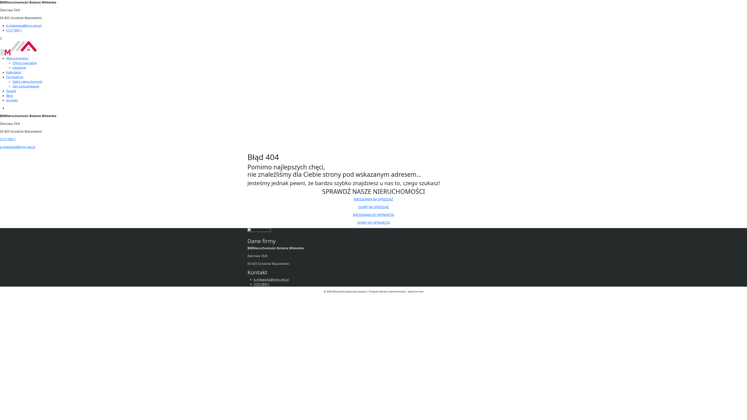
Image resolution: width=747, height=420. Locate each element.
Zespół (11, 91)
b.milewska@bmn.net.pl (23, 26)
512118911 (14, 30)
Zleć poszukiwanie (25, 86)
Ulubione (19, 68)
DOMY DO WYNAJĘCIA (373, 222)
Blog (9, 96)
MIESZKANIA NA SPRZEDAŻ (373, 199)
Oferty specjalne (24, 63)
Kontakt (12, 100)
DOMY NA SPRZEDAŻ (373, 207)
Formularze (14, 77)
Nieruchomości (17, 58)
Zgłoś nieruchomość (27, 82)
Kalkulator (13, 72)
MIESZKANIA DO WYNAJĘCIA (373, 215)
